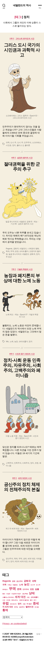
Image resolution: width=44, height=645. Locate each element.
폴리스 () (20, 145)
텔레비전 (29, 607)
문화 (19, 589)
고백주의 (9, 463)
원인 (31, 600)
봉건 (3, 593)
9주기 (14, 478)
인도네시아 (13, 604)
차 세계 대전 (7, 607)
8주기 (11, 354)
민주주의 (27, 142)
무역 (12, 251)
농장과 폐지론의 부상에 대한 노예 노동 (22, 278)
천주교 (16, 607)
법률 (37, 589)
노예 (11, 341)
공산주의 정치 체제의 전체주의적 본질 (22, 487)
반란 (17, 251)
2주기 (12, 39)
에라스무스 (14, 600)
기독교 (9, 585)
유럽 (5, 603)
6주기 (13, 158)
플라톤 (27, 145)
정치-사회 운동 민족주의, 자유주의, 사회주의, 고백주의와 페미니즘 (22, 368)
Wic (7, 341)
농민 (26, 584)
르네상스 (5, 589)
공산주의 (9, 558)
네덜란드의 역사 (22, 5)
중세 (36, 603)
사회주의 (25, 463)
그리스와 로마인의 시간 (25, 39)
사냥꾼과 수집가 (16, 593)
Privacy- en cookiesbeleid (14, 623)
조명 (36, 463)
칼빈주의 (22, 607)
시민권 (8, 145)
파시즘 (31, 561)
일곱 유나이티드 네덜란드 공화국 (22, 254)
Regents (9, 248)
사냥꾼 (8, 593)
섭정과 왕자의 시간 (25, 158)
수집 (28, 597)
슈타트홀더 (23, 251)
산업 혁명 (25, 593)
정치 (14, 145)
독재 (8, 251)
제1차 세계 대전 (21, 561)
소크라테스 (36, 142)
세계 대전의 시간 (25, 478)
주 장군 (9, 257)
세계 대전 (31, 558)
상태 (25, 558)
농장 (16, 341)
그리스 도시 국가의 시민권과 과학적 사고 (22, 49)
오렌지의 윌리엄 (24, 600)
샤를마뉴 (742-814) (8, 597)
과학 (8, 142)
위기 (35, 600)
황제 (5, 610)
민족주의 (17, 463)
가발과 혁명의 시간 (25, 269)
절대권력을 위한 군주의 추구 (22, 166)
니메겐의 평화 (33, 248)
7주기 (13, 269)
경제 (13, 581)
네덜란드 (23, 248)
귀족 (4, 585)
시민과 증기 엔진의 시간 (25, 354)
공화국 (16, 248)
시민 (3, 600)
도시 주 (13, 142)
